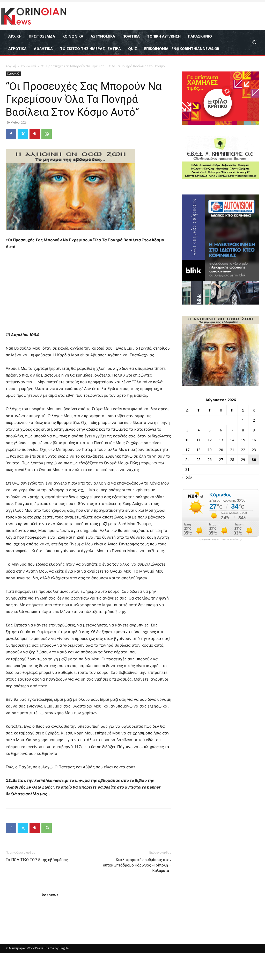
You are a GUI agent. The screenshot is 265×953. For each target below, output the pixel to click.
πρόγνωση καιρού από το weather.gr (220, 539)
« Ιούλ (187, 477)
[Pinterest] (35, 134)
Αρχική (11, 66)
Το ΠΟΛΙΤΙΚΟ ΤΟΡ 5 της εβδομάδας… (38, 859)
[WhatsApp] (46, 134)
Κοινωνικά (28, 66)
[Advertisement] (88, 293)
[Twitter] (23, 134)
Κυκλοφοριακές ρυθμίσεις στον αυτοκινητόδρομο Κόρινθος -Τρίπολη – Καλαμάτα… (137, 865)
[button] (254, 42)
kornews (50, 894)
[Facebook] (11, 134)
